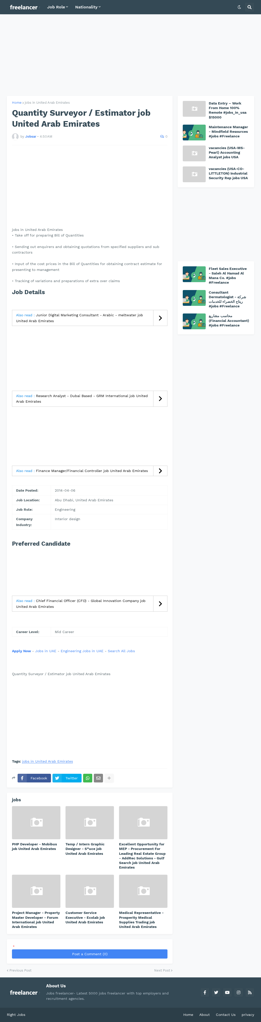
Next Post (162, 970)
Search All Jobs (121, 651)
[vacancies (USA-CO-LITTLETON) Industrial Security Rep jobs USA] (194, 174)
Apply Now (21, 651)
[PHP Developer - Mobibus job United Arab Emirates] (36, 822)
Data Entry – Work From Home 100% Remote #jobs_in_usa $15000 (227, 110)
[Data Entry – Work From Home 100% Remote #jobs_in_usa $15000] (194, 109)
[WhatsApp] (87, 778)
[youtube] (227, 992)
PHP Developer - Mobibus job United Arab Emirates (34, 846)
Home (17, 102)
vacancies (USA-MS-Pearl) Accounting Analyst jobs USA (227, 152)
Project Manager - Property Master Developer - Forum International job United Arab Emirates (36, 920)
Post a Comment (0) (90, 954)
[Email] (98, 778)
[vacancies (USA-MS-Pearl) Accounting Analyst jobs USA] (194, 153)
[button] (239, 7)
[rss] (249, 992)
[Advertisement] (130, 55)
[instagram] (238, 992)
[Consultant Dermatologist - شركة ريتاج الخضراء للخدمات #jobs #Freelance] (194, 298)
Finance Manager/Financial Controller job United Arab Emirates (92, 471)
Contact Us (226, 1015)
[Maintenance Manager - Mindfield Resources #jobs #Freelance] (194, 132)
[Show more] (109, 778)
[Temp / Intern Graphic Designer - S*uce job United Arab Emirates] (90, 822)
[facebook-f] (205, 992)
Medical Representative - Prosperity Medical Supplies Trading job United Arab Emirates (141, 920)
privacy (248, 1015)
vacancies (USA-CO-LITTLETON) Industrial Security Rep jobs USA (228, 173)
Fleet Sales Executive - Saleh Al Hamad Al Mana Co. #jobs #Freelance (228, 276)
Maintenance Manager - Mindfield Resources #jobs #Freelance (228, 131)
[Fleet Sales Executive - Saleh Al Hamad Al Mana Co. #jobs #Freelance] (194, 274)
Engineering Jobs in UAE (82, 651)
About (204, 1015)
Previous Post (20, 970)
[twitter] (216, 992)
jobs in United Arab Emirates (47, 102)
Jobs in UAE (45, 651)
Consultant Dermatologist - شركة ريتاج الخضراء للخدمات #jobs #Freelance (227, 299)
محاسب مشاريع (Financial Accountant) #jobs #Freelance (229, 320)
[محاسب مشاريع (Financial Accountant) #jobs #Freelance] (194, 321)
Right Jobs (16, 1015)
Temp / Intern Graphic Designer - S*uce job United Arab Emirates (85, 848)
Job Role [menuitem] (56, 7)
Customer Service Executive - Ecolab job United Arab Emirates (85, 917)
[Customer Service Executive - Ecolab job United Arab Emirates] (90, 891)
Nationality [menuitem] (86, 7)
